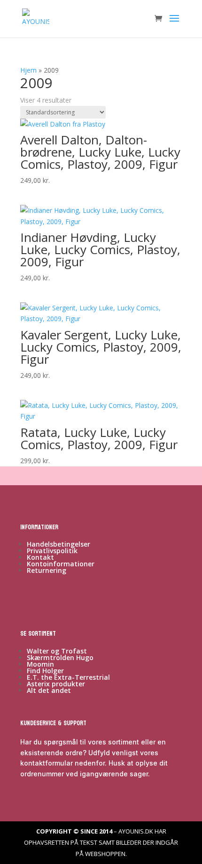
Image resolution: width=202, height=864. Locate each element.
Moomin (40, 664)
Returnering (46, 570)
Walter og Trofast (57, 650)
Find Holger (45, 670)
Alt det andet (49, 690)
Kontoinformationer (60, 563)
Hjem (28, 70)
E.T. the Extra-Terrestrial (68, 677)
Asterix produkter (56, 683)
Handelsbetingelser (58, 544)
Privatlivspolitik (52, 550)
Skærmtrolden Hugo (60, 657)
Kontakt (40, 557)
